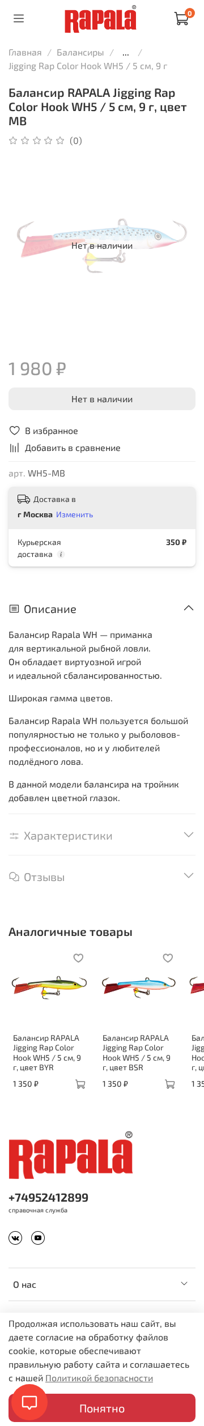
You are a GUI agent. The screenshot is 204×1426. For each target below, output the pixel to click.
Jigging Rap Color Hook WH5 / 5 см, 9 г (87, 65)
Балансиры (80, 51)
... (125, 52)
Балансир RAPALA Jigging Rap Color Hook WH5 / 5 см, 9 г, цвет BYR (47, 1052)
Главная (25, 51)
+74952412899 (48, 1197)
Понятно (102, 1408)
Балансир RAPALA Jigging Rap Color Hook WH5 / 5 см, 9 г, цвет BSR (137, 1052)
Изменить (74, 514)
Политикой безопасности (99, 1377)
